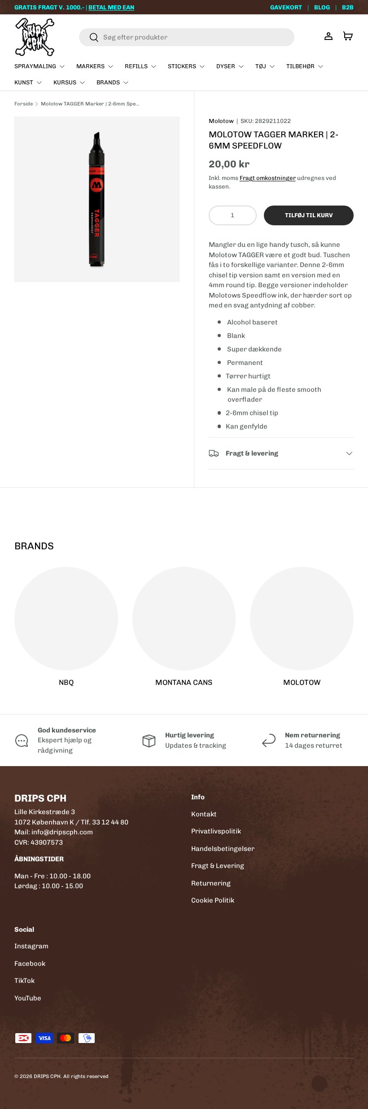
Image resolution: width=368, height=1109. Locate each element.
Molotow (221, 121)
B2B (348, 7)
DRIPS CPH (47, 1076)
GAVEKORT (286, 7)
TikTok (24, 981)
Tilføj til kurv (309, 215)
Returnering (211, 883)
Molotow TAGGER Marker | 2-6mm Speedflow (91, 103)
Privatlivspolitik (216, 831)
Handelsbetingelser (222, 849)
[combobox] (186, 37)
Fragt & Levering (217, 866)
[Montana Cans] (184, 618)
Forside (23, 103)
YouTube (27, 998)
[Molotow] (301, 618)
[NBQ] (66, 618)
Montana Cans (183, 682)
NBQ (66, 682)
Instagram (31, 946)
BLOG (322, 7)
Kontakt (204, 814)
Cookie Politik (212, 900)
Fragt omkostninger (268, 178)
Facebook (29, 964)
